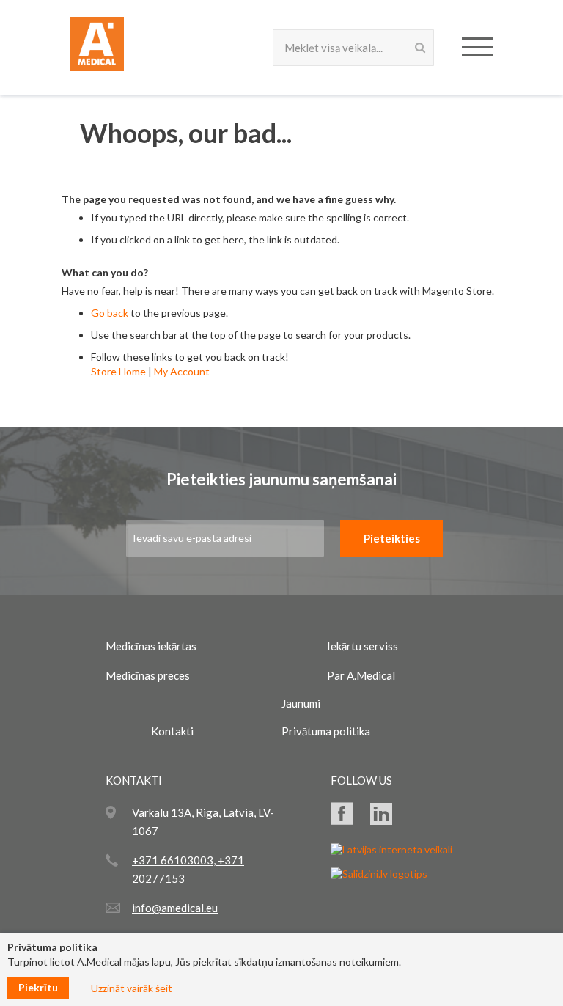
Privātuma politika (326, 731)
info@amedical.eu (175, 907)
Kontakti (172, 731)
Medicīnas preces (148, 675)
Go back (109, 312)
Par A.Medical (361, 675)
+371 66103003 (172, 860)
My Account (182, 371)
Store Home (118, 371)
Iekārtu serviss (362, 646)
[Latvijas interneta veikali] (391, 849)
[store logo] (97, 47)
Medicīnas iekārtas (151, 646)
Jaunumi (301, 703)
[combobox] (353, 47)
